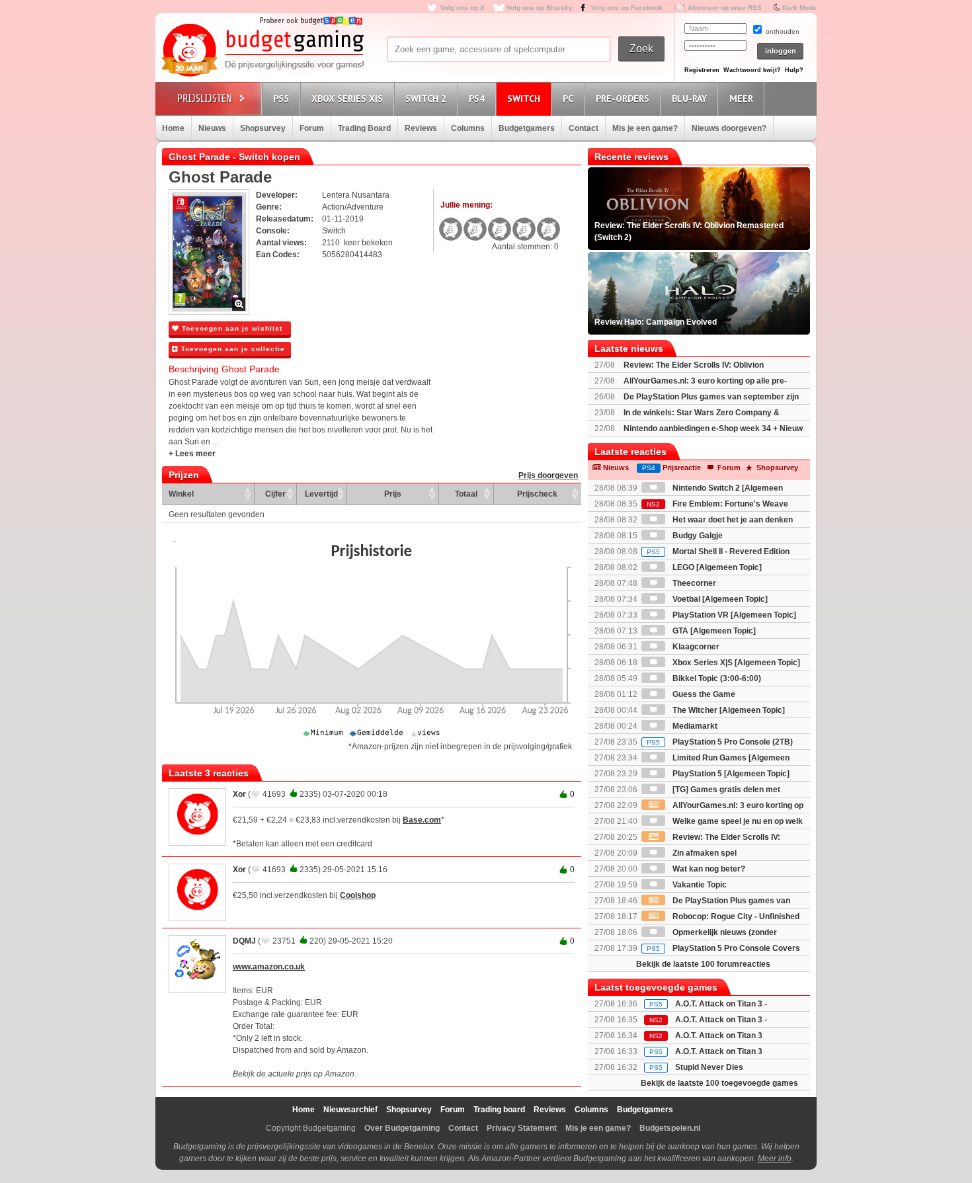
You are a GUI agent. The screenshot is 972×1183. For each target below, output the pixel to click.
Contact (583, 128)
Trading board (499, 1109)
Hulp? (794, 70)
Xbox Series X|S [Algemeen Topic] (735, 662)
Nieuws (212, 128)
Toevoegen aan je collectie (232, 348)
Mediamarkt (693, 726)
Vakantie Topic (698, 884)
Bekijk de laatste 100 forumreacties (703, 964)
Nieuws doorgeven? (729, 128)
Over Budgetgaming (402, 1128)
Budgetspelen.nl (669, 1128)
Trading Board (364, 128)
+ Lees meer (192, 453)
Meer (741, 98)
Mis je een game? (645, 128)
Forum (312, 128)
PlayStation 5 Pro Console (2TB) (720, 742)
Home (173, 128)
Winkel (181, 494)
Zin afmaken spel (703, 853)
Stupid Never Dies (709, 1067)
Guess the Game (702, 694)
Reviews (421, 128)
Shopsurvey (263, 128)
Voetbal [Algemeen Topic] (719, 599)
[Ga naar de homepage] (262, 51)
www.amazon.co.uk (269, 966)
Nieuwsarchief (350, 1109)
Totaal (466, 494)
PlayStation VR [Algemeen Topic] (733, 615)
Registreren (701, 70)
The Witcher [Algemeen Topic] (727, 710)
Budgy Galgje (696, 535)
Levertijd (321, 494)
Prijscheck (537, 494)
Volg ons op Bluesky (539, 7)
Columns (468, 128)
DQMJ (244, 941)
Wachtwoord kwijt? (752, 70)
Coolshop (358, 895)
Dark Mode (799, 7)
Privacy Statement (522, 1128)
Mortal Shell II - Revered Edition (718, 551)
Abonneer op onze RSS (725, 7)
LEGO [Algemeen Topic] (716, 567)
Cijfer (275, 494)
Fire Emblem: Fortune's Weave (717, 504)
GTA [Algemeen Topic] (713, 630)
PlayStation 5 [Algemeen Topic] (730, 773)
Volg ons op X (462, 7)
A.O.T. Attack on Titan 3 (718, 1051)
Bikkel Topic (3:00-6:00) (715, 678)
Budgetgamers (527, 128)
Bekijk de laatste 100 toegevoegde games (719, 1083)
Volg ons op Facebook (627, 7)
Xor (239, 794)
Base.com (422, 820)
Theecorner (693, 583)
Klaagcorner (694, 646)
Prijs (392, 494)
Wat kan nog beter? (707, 869)
